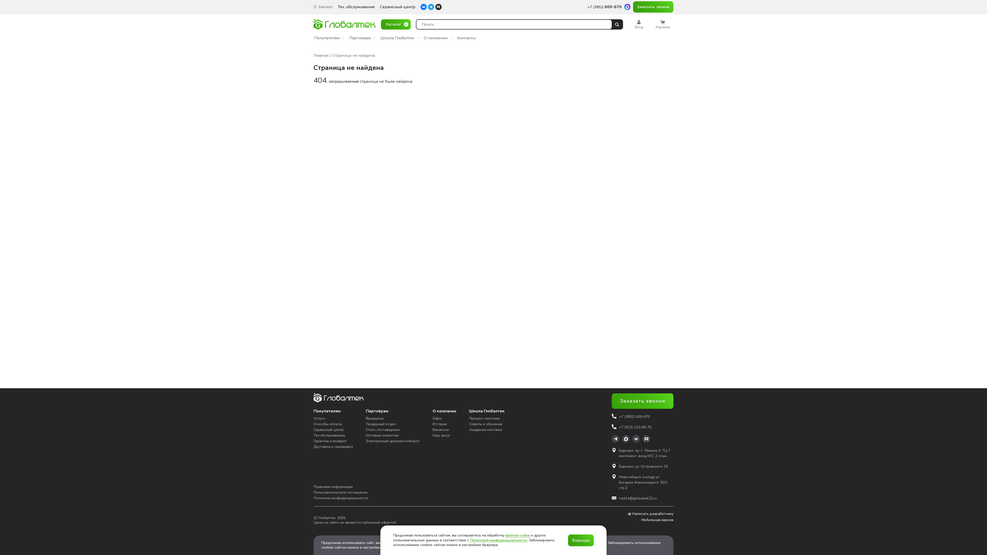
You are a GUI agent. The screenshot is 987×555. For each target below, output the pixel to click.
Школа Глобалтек (397, 38)
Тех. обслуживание (356, 7)
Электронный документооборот (393, 441)
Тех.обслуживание (329, 435)
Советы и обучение (485, 424)
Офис (437, 418)
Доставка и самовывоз (333, 446)
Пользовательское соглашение (341, 492)
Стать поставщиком (383, 429)
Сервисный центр (397, 7)
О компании (435, 38)
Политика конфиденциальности (341, 498)
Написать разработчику (652, 514)
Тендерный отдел (381, 424)
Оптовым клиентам (382, 435)
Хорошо (581, 540)
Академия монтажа (485, 429)
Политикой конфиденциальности (498, 540)
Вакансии (441, 429)
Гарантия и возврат (330, 441)
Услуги (319, 418)
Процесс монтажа (484, 418)
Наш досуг (441, 435)
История (440, 424)
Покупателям (327, 38)
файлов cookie (518, 535)
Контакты (466, 38)
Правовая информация (333, 486)
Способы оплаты (328, 424)
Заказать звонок (653, 7)
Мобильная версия (657, 520)
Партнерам (360, 38)
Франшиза (374, 418)
